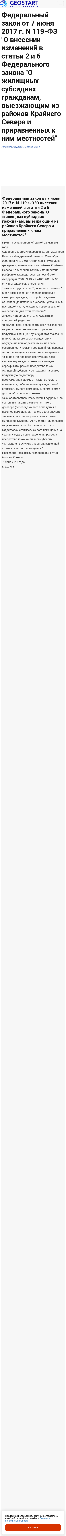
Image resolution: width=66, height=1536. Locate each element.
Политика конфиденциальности (27, 1519)
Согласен (33, 1527)
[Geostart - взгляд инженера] (19, 4)
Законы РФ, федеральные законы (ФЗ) (21, 147)
